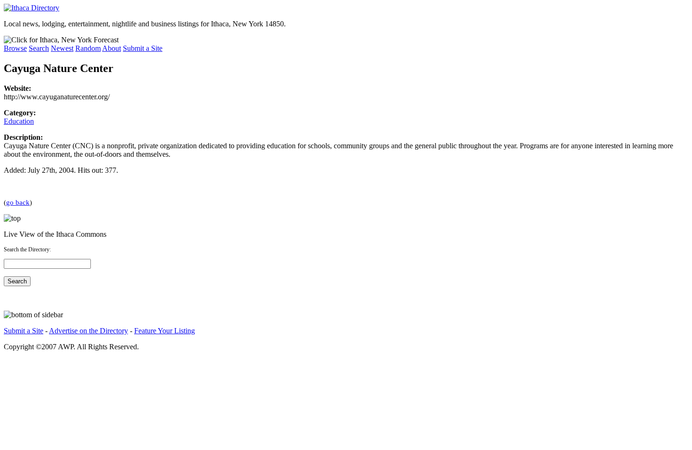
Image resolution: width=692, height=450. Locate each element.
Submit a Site (142, 48)
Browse (15, 48)
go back (18, 202)
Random (88, 48)
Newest (62, 48)
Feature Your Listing (164, 331)
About (111, 48)
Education (19, 121)
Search (39, 48)
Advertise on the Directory (88, 331)
